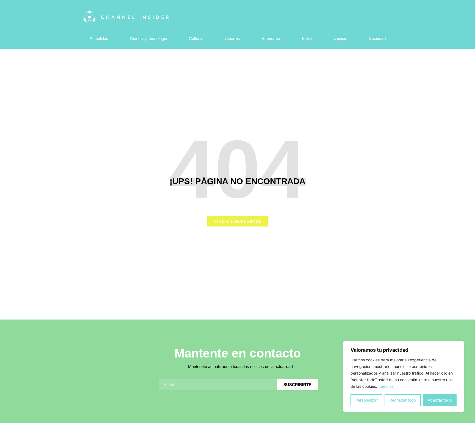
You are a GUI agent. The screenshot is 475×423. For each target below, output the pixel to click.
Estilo (307, 38)
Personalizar (366, 400)
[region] (403, 376)
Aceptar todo (440, 400)
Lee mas (386, 386)
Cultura (195, 38)
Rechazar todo (403, 400)
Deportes (231, 38)
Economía (271, 38)
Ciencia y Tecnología (148, 38)
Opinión (340, 38)
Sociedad (377, 38)
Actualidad (99, 38)
